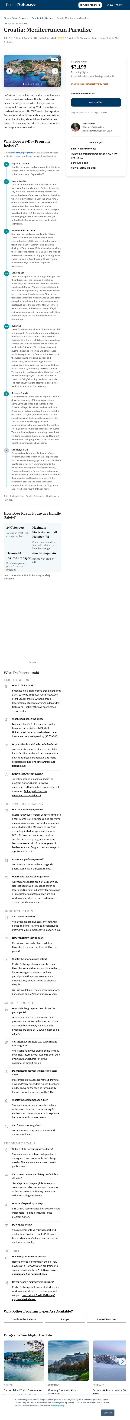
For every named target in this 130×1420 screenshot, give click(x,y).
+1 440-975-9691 (115, 5)
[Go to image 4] (31, 84)
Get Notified (96, 102)
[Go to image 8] (41, 84)
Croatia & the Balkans (42, 18)
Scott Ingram (88, 123)
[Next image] (55, 71)
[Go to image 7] (38, 84)
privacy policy (58, 1405)
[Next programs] (122, 1361)
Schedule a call (79, 162)
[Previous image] (9, 71)
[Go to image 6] (36, 84)
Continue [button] (108, 1412)
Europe (65, 1319)
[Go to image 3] (28, 84)
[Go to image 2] (26, 84)
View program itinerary (83, 167)
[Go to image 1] (23, 84)
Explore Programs (90, 5)
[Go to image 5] (33, 84)
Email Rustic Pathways (83, 148)
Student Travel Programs (16, 18)
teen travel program (22, 152)
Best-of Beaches (106, 1319)
